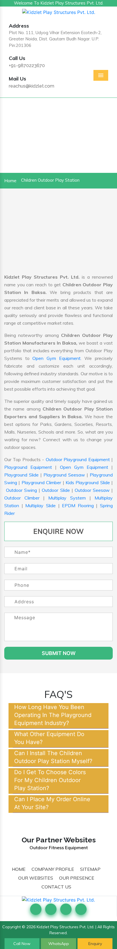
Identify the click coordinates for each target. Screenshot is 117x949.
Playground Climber (41, 482)
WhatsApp (58, 943)
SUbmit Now (59, 653)
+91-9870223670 (27, 65)
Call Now (21, 943)
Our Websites (35, 878)
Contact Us (56, 887)
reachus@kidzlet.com (31, 86)
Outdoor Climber (21, 498)
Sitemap (90, 869)
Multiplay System (67, 498)
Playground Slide (21, 475)
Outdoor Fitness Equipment (59, 847)
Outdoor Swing (21, 490)
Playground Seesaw (64, 475)
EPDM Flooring (78, 505)
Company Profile (53, 869)
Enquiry (95, 943)
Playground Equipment (28, 467)
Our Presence (76, 878)
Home (10, 180)
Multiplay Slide (40, 505)
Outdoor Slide (56, 490)
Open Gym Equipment (56, 358)
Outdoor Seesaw (92, 490)
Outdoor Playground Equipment (78, 459)
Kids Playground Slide (88, 482)
